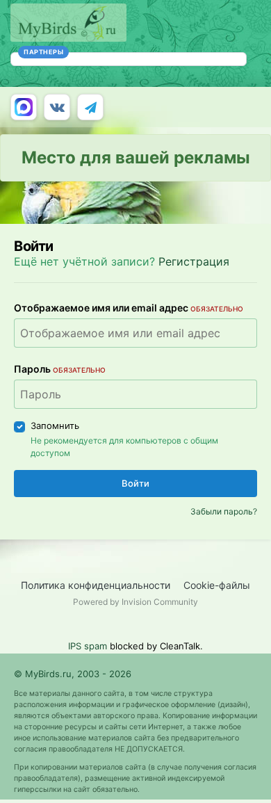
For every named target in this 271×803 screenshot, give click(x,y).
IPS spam (87, 645)
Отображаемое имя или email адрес (128, 308)
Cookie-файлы (216, 585)
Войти (135, 483)
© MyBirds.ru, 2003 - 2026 (72, 673)
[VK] (57, 107)
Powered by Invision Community (135, 602)
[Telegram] (90, 107)
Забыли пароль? (223, 511)
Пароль (60, 369)
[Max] (23, 107)
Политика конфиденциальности (95, 585)
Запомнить (55, 425)
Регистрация (193, 261)
